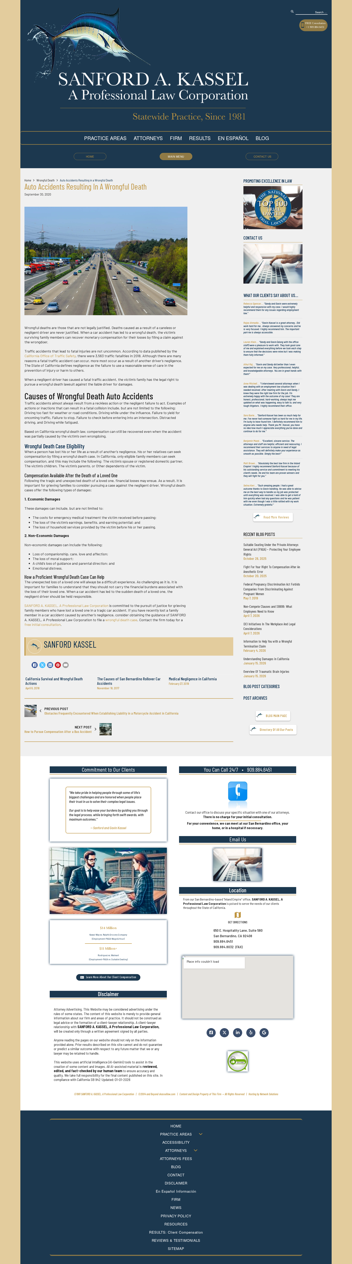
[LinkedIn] (50, 665)
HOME (90, 156)
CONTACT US (263, 156)
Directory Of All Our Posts (276, 729)
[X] (42, 665)
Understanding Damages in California (266, 658)
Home (27, 180)
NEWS (176, 1207)
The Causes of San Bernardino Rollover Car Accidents (129, 681)
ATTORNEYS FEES (176, 1158)
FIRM (176, 1199)
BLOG (176, 1167)
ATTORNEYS (176, 1150)
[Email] (66, 665)
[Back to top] (233, 1247)
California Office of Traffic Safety (50, 356)
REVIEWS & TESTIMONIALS (176, 1240)
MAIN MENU (176, 156)
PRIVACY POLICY (176, 1216)
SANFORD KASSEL (70, 644)
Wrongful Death (45, 180)
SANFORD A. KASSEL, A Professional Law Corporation (66, 605)
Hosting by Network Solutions (263, 1094)
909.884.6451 (259, 769)
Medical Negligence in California (193, 678)
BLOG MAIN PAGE (276, 716)
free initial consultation (42, 624)
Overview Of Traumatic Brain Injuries (266, 671)
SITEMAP (176, 1248)
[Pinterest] (58, 665)
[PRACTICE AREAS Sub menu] (200, 1134)
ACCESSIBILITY (176, 1142)
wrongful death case (121, 620)
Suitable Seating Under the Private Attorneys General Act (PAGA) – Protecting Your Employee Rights (271, 549)
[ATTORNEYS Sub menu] (195, 1150)
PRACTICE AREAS (176, 1134)
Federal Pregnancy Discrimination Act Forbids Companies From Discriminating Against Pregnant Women (271, 589)
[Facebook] (35, 665)
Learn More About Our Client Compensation (111, 977)
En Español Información (176, 1191)
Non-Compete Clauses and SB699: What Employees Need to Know (267, 608)
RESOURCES (175, 1224)
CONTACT (175, 1175)
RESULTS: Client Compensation (176, 1232)
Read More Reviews (276, 517)
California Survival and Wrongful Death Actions (54, 681)
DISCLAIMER (176, 1183)
